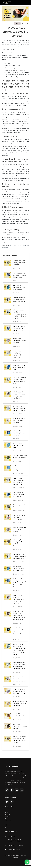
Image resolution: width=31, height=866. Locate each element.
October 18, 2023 (18, 523)
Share (17, 23)
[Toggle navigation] (29, 2)
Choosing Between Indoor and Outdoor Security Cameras (19, 556)
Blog (6, 827)
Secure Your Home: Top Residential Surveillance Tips (19, 328)
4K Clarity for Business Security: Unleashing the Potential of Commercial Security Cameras (20, 583)
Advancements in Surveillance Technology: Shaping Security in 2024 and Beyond (20, 314)
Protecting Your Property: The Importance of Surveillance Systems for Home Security (19, 616)
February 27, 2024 (18, 401)
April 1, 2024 (17, 360)
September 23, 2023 (19, 561)
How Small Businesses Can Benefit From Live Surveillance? (20, 704)
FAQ (6, 825)
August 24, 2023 (18, 590)
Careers (7, 823)
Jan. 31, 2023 (17, 697)
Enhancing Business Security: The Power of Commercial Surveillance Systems (19, 666)
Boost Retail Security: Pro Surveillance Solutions (19, 421)
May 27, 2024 (17, 280)
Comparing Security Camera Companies (19, 506)
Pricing (7, 816)
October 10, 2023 (18, 535)
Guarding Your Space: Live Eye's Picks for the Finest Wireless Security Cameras (18, 599)
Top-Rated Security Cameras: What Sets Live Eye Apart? (19, 275)
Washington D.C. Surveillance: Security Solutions (19, 341)
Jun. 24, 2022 (17, 732)
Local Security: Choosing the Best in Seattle (19, 445)
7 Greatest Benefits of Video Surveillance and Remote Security (19, 691)
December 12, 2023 (18, 473)
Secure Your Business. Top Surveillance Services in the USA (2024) (20, 381)
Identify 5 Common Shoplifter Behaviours (19, 715)
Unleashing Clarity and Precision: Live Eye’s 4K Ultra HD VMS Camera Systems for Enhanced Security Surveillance (19, 649)
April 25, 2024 (17, 321)
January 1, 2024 (18, 461)
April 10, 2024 (17, 346)
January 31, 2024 (18, 438)
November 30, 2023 (19, 488)
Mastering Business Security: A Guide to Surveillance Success (19, 408)
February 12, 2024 (18, 426)
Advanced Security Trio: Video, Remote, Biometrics (19, 433)
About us (7, 814)
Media (6, 819)
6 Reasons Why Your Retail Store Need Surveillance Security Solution (19, 740)
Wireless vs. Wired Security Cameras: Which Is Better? (18, 569)
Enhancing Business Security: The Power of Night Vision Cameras (19, 543)
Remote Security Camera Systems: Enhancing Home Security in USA (18, 481)
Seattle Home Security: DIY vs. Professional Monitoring (17, 354)
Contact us (8, 821)
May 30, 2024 (17, 268)
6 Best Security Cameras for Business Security (20, 726)
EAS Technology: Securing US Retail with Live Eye (18, 495)
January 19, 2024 (18, 451)
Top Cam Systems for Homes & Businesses (20, 457)
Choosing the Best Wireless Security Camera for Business (19, 679)
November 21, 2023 (18, 500)
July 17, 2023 (17, 658)
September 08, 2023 (19, 574)
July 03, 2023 (17, 672)
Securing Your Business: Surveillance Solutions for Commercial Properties (20, 632)
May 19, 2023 (17, 684)
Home (6, 812)
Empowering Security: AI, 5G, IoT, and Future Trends (20, 367)
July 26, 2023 (17, 639)
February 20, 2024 (18, 414)
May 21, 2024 (17, 293)
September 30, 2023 (19, 549)
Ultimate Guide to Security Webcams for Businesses (19, 287)
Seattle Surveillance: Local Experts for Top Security (19, 468)
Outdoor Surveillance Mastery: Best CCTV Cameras (19, 263)
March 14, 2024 (17, 387)
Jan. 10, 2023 (17, 709)
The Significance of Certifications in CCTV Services (19, 517)
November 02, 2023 (19, 510)
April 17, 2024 (17, 334)
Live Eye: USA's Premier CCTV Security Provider (20, 530)
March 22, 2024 (18, 373)
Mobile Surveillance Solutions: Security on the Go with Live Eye (19, 300)
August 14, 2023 (18, 607)
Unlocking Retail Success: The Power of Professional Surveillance (19, 395)
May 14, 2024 (17, 305)
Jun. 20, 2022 (17, 719)
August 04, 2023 (18, 623)
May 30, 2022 (17, 746)
